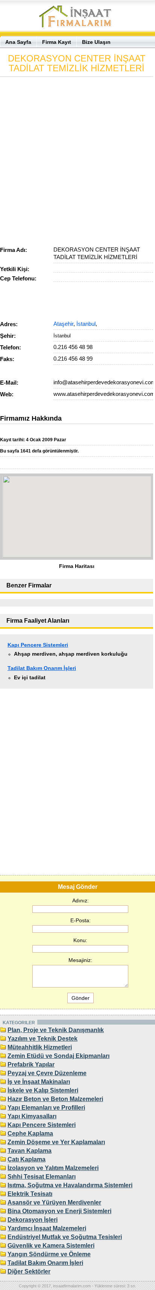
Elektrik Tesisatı (30, 1194)
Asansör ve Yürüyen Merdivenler (54, 1202)
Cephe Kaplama (30, 1133)
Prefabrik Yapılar (31, 1064)
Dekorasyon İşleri (33, 1220)
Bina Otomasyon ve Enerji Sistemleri (59, 1211)
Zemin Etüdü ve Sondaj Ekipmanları (58, 1056)
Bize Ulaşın (96, 42)
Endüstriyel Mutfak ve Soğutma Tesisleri (65, 1237)
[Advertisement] (77, 159)
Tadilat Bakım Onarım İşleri (42, 668)
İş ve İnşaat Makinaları (39, 1082)
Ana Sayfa (18, 42)
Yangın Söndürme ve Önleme (49, 1254)
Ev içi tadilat (30, 677)
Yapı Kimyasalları (32, 1116)
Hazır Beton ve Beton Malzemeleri (55, 1099)
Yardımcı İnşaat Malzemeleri (47, 1228)
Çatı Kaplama (27, 1159)
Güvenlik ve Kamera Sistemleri (51, 1245)
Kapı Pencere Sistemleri (38, 645)
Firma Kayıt (56, 42)
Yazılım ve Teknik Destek (43, 1038)
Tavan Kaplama (30, 1151)
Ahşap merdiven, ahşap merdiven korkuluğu (71, 654)
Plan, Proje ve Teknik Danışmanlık (56, 1030)
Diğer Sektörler (29, 1271)
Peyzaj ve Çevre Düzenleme (47, 1073)
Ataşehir (63, 324)
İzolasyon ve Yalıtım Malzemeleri (53, 1168)
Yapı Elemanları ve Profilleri (46, 1107)
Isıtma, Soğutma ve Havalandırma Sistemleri (70, 1185)
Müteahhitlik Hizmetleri (40, 1047)
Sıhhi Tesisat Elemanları (42, 1176)
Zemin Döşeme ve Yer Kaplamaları (56, 1142)
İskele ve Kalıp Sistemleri (43, 1090)
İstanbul (86, 324)
